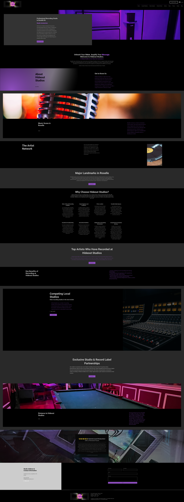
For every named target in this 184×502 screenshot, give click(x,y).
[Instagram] (54, 311)
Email (109, 472)
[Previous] (5, 446)
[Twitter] (51, 311)
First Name (109, 468)
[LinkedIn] (53, 311)
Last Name (125, 468)
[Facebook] (50, 311)
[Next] (178, 446)
